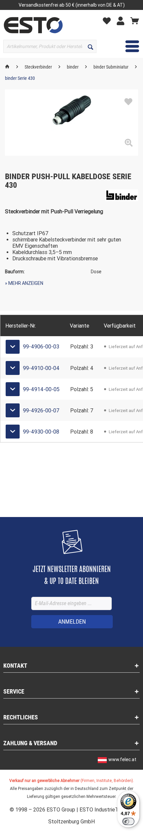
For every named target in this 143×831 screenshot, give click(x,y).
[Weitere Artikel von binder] (121, 195)
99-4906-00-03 (41, 346)
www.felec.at (122, 759)
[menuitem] (108, 20)
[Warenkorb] (134, 21)
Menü (127, 46)
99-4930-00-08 (41, 432)
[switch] (128, 821)
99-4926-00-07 (41, 410)
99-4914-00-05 (41, 389)
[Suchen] (90, 46)
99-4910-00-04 (41, 368)
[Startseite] (7, 67)
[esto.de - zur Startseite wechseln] (33, 25)
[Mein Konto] (122, 21)
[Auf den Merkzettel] (128, 102)
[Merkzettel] (108, 20)
